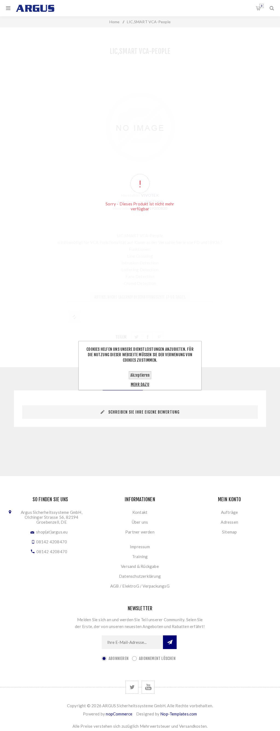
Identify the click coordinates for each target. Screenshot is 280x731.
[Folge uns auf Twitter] (132, 687)
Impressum (140, 546)
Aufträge (229, 512)
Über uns (140, 522)
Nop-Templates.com (178, 713)
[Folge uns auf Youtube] (148, 687)
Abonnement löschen (157, 658)
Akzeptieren (140, 375)
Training (140, 556)
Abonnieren (119, 658)
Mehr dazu (140, 384)
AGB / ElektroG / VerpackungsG (140, 585)
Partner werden (139, 531)
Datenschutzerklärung (140, 576)
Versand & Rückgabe (140, 566)
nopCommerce (119, 713)
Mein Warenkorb (261, 5)
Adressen (229, 522)
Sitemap (229, 531)
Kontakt (139, 512)
